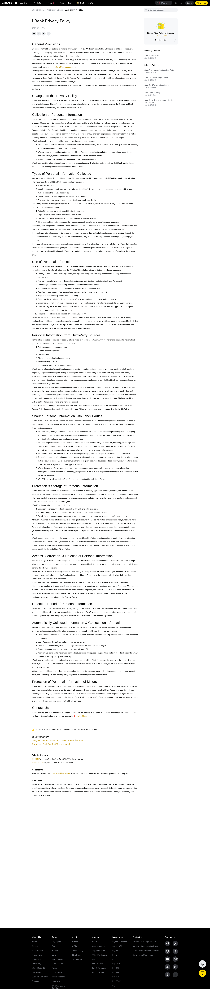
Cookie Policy (37, 959)
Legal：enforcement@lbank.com (146, 951)
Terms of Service (55, 10)
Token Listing (77, 951)
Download (96, 942)
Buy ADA (115, 977)
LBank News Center (40, 977)
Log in (189, 3)
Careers (35, 946)
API (93, 959)
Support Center (39, 10)
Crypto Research (58, 977)
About (34, 942)
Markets (38, 3)
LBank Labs (77, 955)
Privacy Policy (37, 955)
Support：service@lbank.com (144, 942)
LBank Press (37, 972)
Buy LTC (115, 986)
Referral (75, 942)
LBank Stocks (57, 964)
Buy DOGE (116, 981)
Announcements (98, 946)
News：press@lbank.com (143, 955)
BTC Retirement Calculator (58, 987)
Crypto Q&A (117, 946)
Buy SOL (115, 968)
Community (36, 964)
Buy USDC (116, 964)
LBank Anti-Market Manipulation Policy (159, 70)
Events (91, 3)
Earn (71, 3)
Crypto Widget (98, 972)
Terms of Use (37, 951)
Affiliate (75, 946)
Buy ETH (115, 955)
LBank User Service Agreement (156, 78)
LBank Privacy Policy (151, 56)
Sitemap (35, 981)
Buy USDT (116, 959)
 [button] (169, 3)
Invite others (38, 762)
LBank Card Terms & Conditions (156, 85)
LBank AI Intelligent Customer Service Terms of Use (158, 101)
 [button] (157, 3)
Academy (55, 968)
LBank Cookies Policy (152, 93)
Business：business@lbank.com (145, 946)
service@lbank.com (61, 773)
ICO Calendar (57, 972)
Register (36, 759)
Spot (63, 3)
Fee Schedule (97, 964)
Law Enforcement (99, 968)
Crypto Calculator (119, 942)
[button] (202, 973)
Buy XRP (115, 972)
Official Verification (99, 955)
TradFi (82, 3)
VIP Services (77, 959)
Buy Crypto (26, 3)
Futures (51, 3)
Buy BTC (115, 951)
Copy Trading (57, 959)
